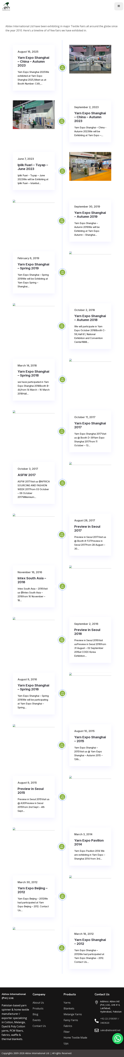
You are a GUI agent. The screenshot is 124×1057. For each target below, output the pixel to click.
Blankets (69, 1008)
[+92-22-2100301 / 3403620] (97, 1021)
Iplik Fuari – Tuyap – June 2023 (33, 167)
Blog (35, 1014)
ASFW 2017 (27, 475)
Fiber (67, 1032)
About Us (38, 1002)
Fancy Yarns (71, 1020)
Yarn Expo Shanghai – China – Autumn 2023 (33, 61)
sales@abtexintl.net (110, 1030)
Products (38, 1008)
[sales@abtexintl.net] (97, 1030)
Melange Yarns (73, 1014)
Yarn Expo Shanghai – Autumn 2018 (90, 318)
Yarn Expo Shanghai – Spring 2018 (33, 373)
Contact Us (39, 1026)
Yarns (67, 1002)
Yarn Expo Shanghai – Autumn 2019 (90, 215)
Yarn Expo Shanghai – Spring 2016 (33, 687)
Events (37, 1020)
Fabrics (68, 1026)
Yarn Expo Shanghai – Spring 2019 (33, 266)
